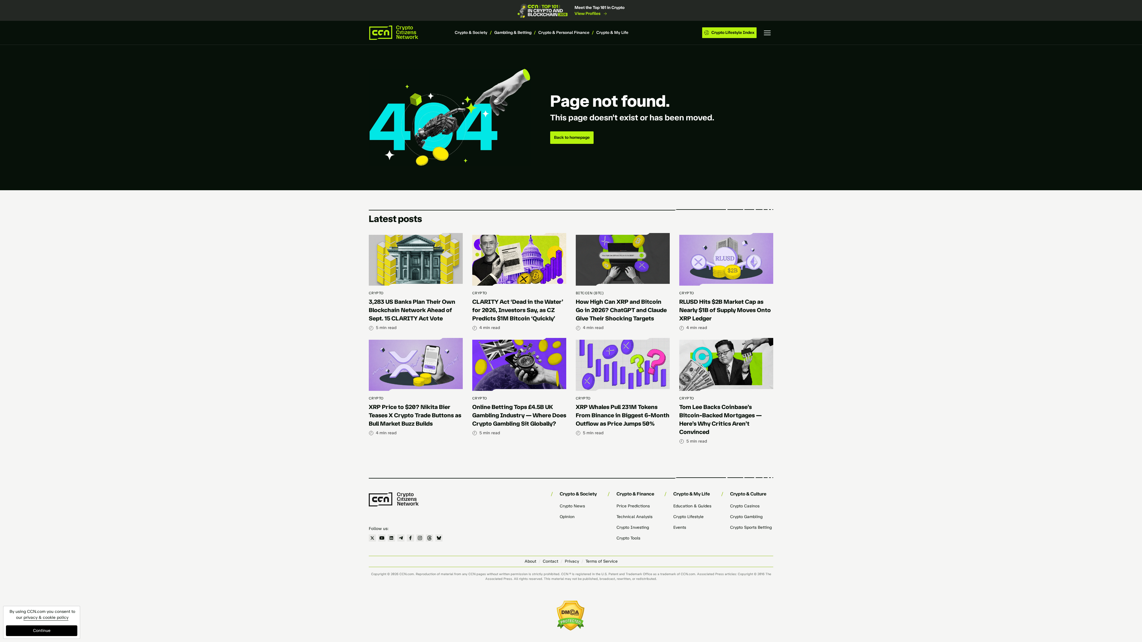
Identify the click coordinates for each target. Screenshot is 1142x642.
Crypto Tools (628, 538)
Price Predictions (633, 506)
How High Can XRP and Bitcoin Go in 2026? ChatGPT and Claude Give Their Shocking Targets (621, 310)
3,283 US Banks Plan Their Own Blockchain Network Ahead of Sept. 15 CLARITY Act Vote (412, 310)
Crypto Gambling (746, 516)
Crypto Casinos (745, 506)
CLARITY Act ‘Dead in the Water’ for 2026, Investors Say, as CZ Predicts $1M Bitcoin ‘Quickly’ (517, 310)
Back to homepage (572, 137)
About (530, 561)
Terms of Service (602, 561)
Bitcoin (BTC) (590, 293)
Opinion (567, 516)
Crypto (376, 293)
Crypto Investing (633, 527)
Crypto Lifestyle (688, 516)
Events (679, 527)
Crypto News (572, 506)
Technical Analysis (634, 516)
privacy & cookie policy (45, 617)
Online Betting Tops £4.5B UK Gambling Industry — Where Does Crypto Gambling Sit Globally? (519, 415)
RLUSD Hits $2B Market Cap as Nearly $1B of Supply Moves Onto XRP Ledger (725, 310)
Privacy (572, 561)
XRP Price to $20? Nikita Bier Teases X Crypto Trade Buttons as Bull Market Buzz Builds (415, 415)
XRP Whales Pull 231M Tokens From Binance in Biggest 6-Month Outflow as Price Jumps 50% (622, 415)
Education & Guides (692, 506)
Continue (42, 630)
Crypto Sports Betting (751, 527)
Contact (550, 561)
